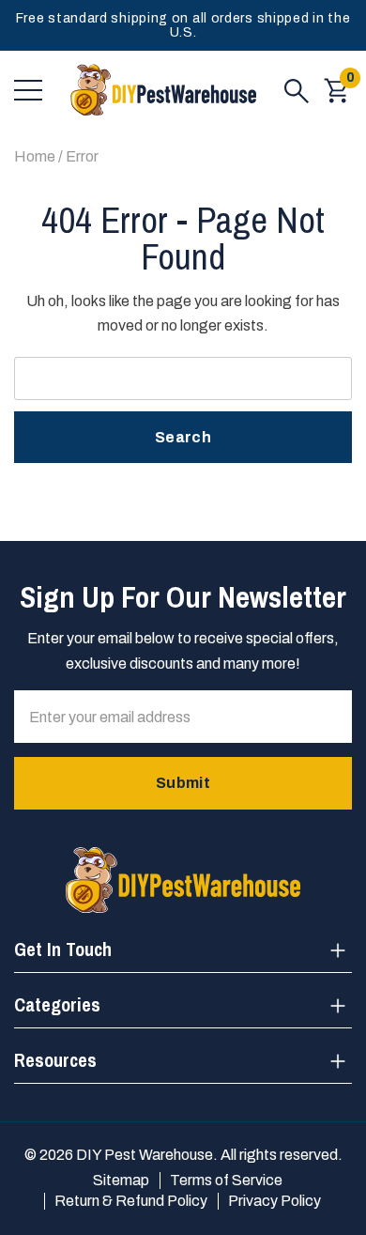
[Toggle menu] (28, 90)
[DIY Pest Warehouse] (163, 90)
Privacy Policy (274, 1201)
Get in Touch (63, 949)
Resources (55, 1060)
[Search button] (296, 90)
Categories (57, 1004)
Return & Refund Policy (130, 1201)
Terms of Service (226, 1180)
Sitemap (121, 1180)
